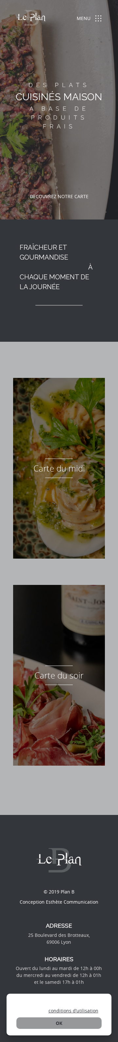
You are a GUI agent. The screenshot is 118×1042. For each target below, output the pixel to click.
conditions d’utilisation (73, 1010)
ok (59, 1023)
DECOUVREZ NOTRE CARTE (59, 196)
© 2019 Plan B (59, 892)
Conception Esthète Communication (59, 902)
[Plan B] (31, 19)
